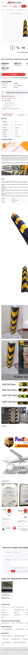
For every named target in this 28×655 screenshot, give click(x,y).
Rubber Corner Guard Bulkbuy (19, 642)
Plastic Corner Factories (20, 635)
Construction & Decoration (10, 9)
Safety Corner (5, 639)
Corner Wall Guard (6, 642)
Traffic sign (16, 612)
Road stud (3, 612)
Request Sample (23, 77)
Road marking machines (19, 610)
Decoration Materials (20, 9)
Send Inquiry (13, 74)
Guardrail (3, 610)
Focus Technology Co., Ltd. (17, 649)
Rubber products (4, 614)
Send (13, 571)
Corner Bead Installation (7, 629)
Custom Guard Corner (15, 639)
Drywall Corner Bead (19, 629)
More (2, 644)
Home (2, 9)
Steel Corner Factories (7, 635)
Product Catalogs (20, 607)
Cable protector (17, 614)
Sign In (3, 108)
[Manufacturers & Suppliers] (14, 2)
